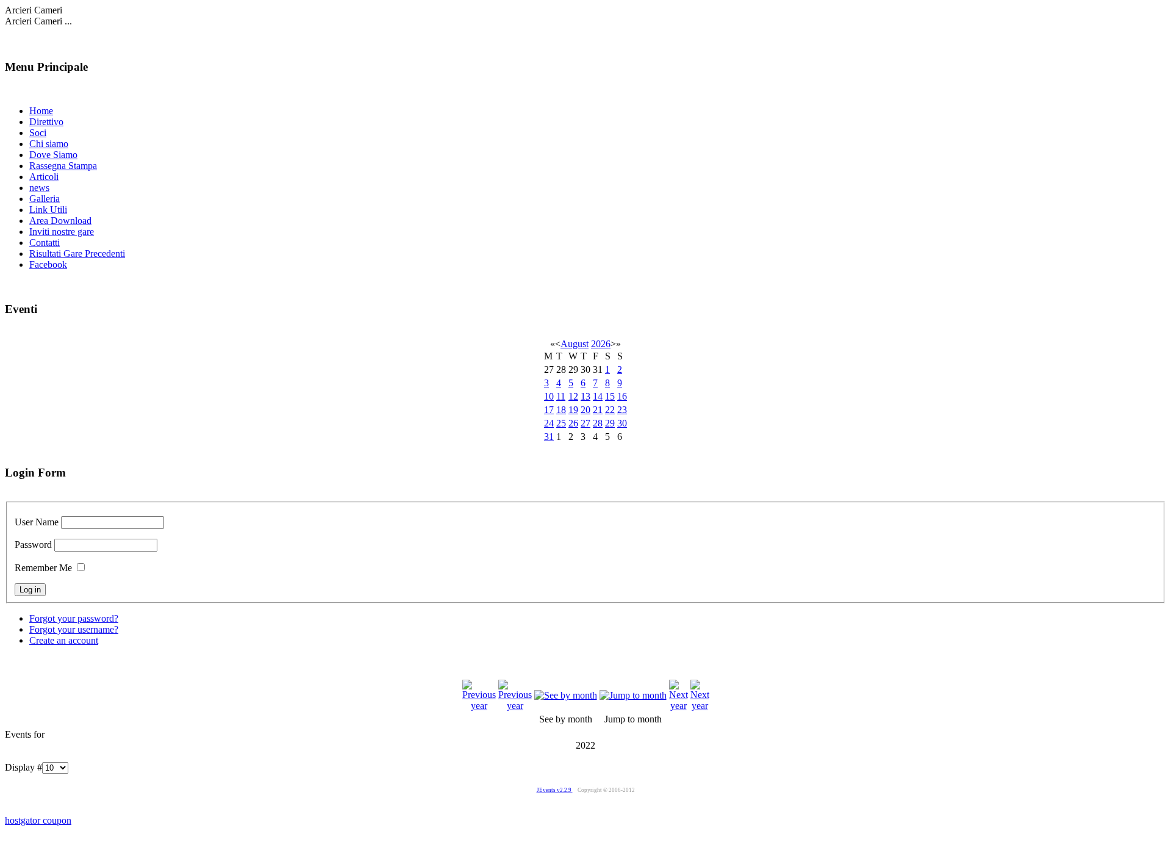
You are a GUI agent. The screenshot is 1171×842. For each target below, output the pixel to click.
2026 (601, 344)
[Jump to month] (633, 695)
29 (610, 423)
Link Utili (48, 209)
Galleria (44, 198)
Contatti (44, 242)
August (574, 344)
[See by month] (565, 695)
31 (549, 436)
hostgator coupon (38, 820)
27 (585, 423)
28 (598, 423)
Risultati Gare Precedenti (77, 253)
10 (549, 396)
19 (573, 410)
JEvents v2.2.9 (555, 790)
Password (33, 544)
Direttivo (46, 122)
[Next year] (678, 705)
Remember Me (43, 568)
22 (610, 410)
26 (573, 423)
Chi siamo (48, 144)
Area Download (60, 220)
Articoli (44, 176)
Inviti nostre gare (61, 231)
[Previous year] (479, 705)
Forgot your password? (73, 618)
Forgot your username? (73, 629)
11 (560, 396)
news (39, 187)
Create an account (63, 640)
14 (598, 396)
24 (549, 423)
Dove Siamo (53, 154)
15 (610, 396)
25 (561, 423)
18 (561, 410)
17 (549, 410)
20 (585, 410)
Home (41, 111)
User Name (37, 522)
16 (622, 396)
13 (585, 396)
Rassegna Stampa (63, 165)
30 (622, 423)
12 (573, 396)
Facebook (48, 264)
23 (622, 410)
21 (598, 410)
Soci (37, 133)
